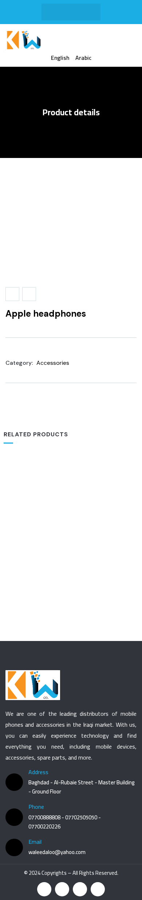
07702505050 (81, 817)
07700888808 (45, 817)
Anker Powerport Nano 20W (71, 589)
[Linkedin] (98, 889)
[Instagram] (85, 12)
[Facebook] (56, 12)
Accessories (52, 363)
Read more (74, 556)
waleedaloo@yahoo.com (57, 852)
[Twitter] (71, 12)
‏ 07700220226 (44, 826)
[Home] (23, 40)
